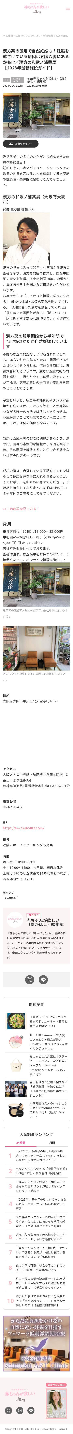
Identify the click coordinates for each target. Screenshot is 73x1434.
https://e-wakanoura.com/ (23, 827)
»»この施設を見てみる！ (21, 508)
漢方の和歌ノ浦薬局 (21, 197)
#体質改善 (10, 898)
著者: (47, 80)
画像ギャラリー (24, 143)
